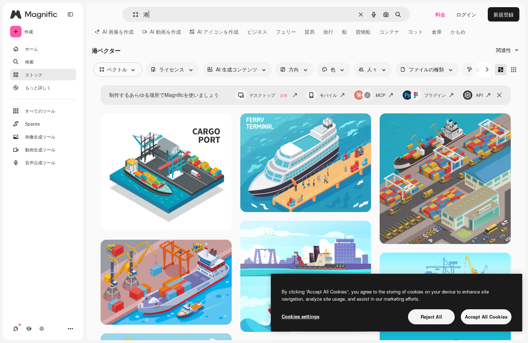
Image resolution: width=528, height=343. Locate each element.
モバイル (328, 95)
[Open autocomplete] (133, 14)
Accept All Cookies (486, 316)
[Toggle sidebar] (70, 14)
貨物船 (363, 31)
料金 (440, 14)
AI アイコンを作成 (217, 31)
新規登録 (504, 14)
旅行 (328, 31)
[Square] (513, 69)
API (479, 95)
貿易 (310, 31)
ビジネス (257, 31)
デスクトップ (268, 95)
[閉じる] (499, 95)
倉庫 (437, 31)
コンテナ (389, 31)
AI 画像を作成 (118, 31)
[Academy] (28, 328)
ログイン (466, 14)
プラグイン (435, 95)
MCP (380, 95)
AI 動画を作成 (165, 31)
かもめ (458, 31)
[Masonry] (500, 69)
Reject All (431, 316)
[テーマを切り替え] (41, 328)
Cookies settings (300, 316)
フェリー (286, 31)
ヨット (415, 31)
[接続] (16, 328)
